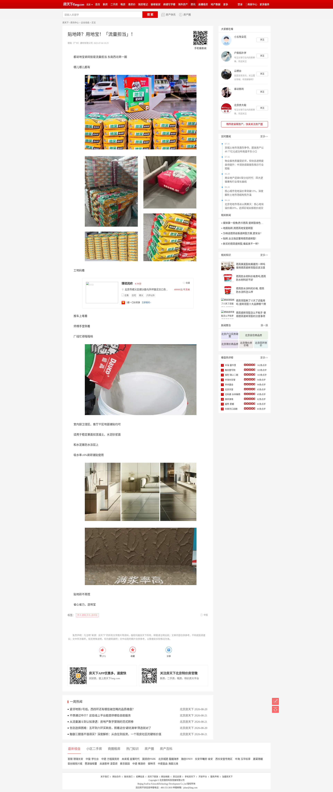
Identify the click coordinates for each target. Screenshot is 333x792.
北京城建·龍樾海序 (168, 759)
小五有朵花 (240, 37)
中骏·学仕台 (92, 759)
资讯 (193, 4)
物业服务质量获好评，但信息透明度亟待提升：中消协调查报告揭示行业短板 (244, 165)
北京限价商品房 (229, 344)
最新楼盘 (74, 749)
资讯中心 (74, 22)
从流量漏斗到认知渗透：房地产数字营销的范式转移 (102, 721)
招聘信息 (140, 777)
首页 (97, 4)
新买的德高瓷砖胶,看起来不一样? (241, 243)
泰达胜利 (239, 89)
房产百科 (166, 749)
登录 (240, 4)
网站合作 (116, 777)
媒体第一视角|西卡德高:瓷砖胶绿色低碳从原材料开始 (244, 223)
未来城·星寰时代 (131, 759)
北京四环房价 (261, 344)
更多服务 (264, 4)
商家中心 (252, 4)
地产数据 (215, 4)
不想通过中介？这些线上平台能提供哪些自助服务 (100, 715)
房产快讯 (171, 14)
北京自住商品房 (253, 335)
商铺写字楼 (169, 4)
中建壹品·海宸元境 (168, 763)
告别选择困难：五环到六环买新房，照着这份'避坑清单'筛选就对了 (110, 727)
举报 (206, 615)
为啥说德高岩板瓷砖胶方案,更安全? (242, 233)
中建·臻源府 (138, 763)
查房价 (131, 4)
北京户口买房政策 (229, 335)
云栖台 (237, 71)
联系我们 (128, 777)
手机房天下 (190, 777)
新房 (105, 4)
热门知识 (132, 749)
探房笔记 (143, 4)
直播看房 (203, 4)
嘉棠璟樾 (258, 759)
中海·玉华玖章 (242, 759)
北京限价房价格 (246, 344)
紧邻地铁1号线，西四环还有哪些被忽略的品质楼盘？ (102, 709)
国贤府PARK (149, 759)
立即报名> (146, 302)
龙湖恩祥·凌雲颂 (108, 763)
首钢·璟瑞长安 (75, 759)
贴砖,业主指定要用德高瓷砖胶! (239, 238)
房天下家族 (153, 777)
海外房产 (183, 4)
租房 (123, 4)
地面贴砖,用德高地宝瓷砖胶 (238, 228)
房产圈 (187, 14)
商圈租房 (114, 749)
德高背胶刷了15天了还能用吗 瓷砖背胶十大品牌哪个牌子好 (251, 304)
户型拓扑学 (240, 53)
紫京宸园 (125, 763)
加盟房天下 (227, 777)
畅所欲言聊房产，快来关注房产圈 (244, 124)
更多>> (264, 136)
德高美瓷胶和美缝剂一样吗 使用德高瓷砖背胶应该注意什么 (250, 267)
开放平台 (203, 777)
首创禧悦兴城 (75, 763)
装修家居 (155, 4)
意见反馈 (177, 777)
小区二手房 (94, 749)
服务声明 (214, 777)
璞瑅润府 (127, 283)
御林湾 (151, 763)
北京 (88, 4)
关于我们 (105, 777)
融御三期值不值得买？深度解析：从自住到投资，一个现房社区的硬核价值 (115, 734)
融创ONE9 (186, 759)
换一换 (264, 325)
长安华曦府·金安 (204, 759)
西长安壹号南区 (223, 759)
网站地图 (165, 777)
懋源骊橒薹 (91, 763)
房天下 (65, 22)
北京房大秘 (240, 105)
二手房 (114, 4)
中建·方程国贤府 (110, 759)
